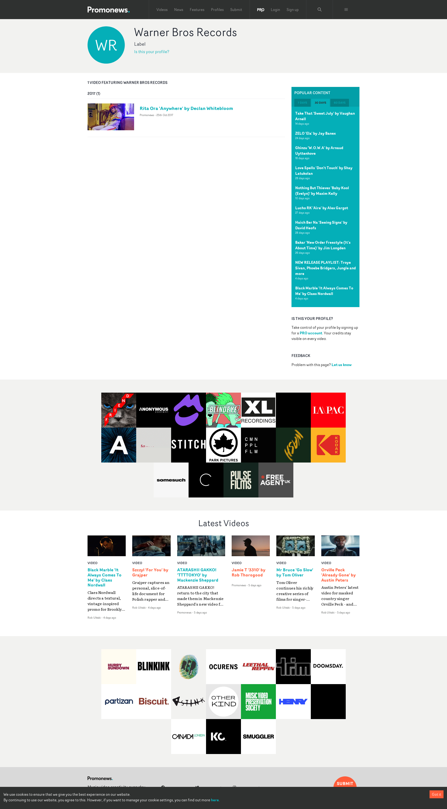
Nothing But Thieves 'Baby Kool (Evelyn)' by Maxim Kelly (322, 190)
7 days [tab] (302, 103)
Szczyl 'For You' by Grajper (150, 572)
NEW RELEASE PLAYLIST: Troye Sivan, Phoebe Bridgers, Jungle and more (325, 268)
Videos (162, 9)
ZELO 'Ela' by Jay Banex (315, 133)
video (93, 562)
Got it (436, 794)
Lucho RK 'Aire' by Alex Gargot (321, 208)
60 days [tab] (339, 103)
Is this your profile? (151, 52)
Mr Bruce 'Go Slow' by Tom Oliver (294, 572)
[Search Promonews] (319, 9)
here (215, 800)
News (178, 9)
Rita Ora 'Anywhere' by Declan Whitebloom (186, 108)
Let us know (342, 364)
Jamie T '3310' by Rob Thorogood (248, 572)
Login (275, 9)
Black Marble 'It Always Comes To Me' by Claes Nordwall (324, 290)
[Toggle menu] (346, 9)
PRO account (311, 333)
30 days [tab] (320, 103)
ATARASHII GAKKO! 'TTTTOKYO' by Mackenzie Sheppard (197, 575)
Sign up (293, 9)
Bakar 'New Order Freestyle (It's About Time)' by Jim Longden (323, 245)
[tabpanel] (325, 207)
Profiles (217, 9)
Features (197, 9)
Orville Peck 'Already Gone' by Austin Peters (338, 575)
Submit (236, 9)
